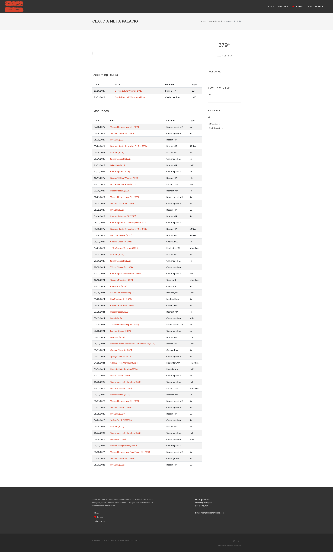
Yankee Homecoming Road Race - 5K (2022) (130, 452)
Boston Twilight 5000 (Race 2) (123, 445)
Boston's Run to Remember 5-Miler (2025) (129, 229)
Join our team (99, 521)
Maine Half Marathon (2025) (123, 184)
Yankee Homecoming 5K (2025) (124, 197)
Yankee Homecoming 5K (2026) (124, 127)
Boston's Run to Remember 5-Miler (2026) (129, 146)
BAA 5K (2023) (117, 426)
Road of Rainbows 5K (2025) (123, 216)
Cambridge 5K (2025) (120, 171)
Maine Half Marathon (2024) (123, 292)
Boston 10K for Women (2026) (129, 90)
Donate (99, 517)
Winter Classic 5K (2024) (121, 267)
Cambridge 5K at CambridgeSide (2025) (128, 222)
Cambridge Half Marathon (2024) (125, 273)
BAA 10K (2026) (117, 139)
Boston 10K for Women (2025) (124, 178)
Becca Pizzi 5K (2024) (120, 311)
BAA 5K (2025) (117, 254)
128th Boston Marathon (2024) (124, 362)
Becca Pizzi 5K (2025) (120, 190)
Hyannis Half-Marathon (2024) (124, 369)
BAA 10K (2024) (117, 337)
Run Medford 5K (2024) (121, 299)
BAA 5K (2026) (117, 152)
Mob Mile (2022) (118, 439)
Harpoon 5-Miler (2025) (121, 235)
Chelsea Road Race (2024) (122, 305)
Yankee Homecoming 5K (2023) (124, 401)
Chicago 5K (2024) (118, 286)
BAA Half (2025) (117, 165)
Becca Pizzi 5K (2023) (120, 394)
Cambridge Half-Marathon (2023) (125, 382)
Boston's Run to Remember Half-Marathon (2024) (132, 343)
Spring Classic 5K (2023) (121, 420)
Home (203, 21)
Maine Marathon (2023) (121, 388)
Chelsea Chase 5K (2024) (121, 350)
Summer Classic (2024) (120, 331)
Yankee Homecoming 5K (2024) (124, 324)
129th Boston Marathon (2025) (124, 248)
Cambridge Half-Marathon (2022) (125, 433)
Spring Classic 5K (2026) (121, 159)
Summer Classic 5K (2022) (122, 458)
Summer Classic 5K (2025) (122, 203)
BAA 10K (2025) (117, 209)
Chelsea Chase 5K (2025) (121, 241)
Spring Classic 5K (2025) (121, 260)
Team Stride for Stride (215, 21)
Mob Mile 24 (116, 318)
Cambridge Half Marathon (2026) (130, 97)
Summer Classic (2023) (120, 407)
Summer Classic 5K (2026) (122, 133)
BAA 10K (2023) (117, 413)
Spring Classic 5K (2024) (121, 356)
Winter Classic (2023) (120, 375)
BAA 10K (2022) (117, 464)
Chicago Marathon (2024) (121, 280)
